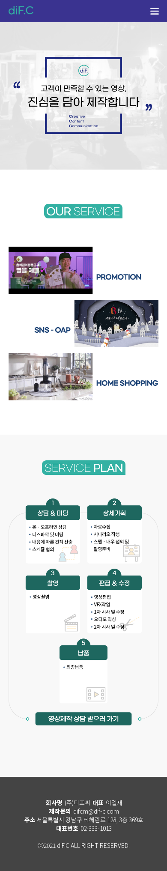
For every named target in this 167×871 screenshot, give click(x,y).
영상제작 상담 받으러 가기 (83, 721)
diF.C (21, 10)
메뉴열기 (154, 12)
